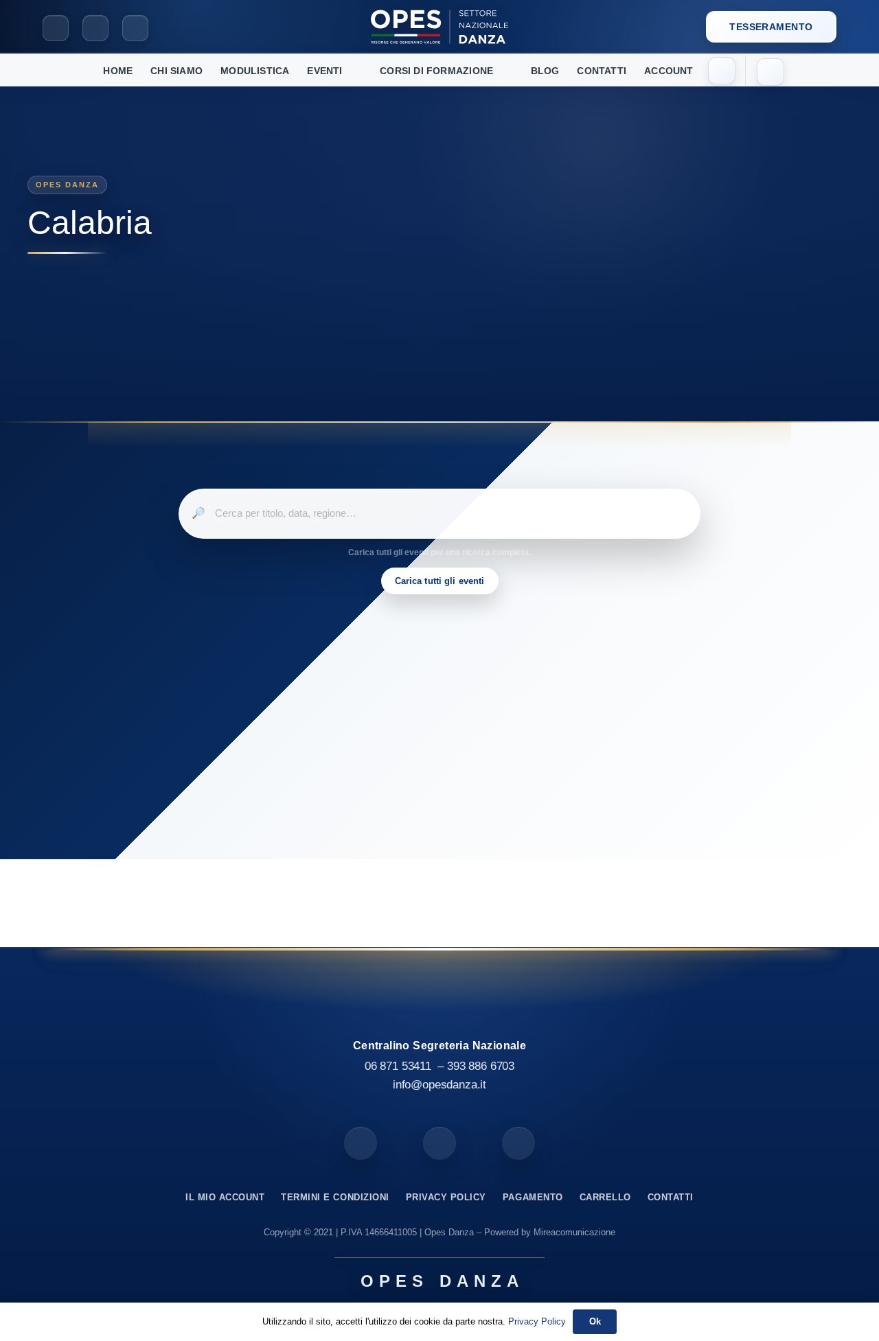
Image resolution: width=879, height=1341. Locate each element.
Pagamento (533, 1197)
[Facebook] (56, 28)
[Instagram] (95, 28)
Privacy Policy (446, 1197)
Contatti (671, 1197)
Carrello (605, 1197)
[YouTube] (135, 28)
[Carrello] (721, 70)
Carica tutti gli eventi (440, 581)
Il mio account (224, 1197)
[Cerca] (770, 72)
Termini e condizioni (335, 1197)
